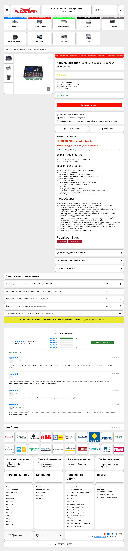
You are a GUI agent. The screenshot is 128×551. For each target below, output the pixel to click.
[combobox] (105, 10)
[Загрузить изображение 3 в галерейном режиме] (8, 77)
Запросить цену (89, 105)
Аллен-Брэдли (11, 492)
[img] (13, 358)
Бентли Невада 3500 (75, 490)
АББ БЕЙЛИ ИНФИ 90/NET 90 (77, 504)
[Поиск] (95, 10)
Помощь (100, 487)
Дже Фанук (10, 498)
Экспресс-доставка (18, 459)
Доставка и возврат (105, 494)
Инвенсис (9, 501)
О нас (38, 487)
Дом (7, 49)
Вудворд (9, 518)
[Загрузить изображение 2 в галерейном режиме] (8, 68)
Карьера (39, 498)
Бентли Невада (12, 490)
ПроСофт (70, 498)
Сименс (8, 516)
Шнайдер (9, 513)
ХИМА (8, 510)
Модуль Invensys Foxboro (77, 513)
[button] (62, 75)
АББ (7, 495)
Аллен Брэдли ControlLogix (78, 492)
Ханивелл (9, 487)
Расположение (42, 492)
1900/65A (63, 241)
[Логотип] (25, 10)
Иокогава (9, 504)
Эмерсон (9, 507)
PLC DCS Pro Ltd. (100, 537)
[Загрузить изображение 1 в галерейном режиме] (8, 58)
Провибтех (10, 524)
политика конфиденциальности (105, 491)
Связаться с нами (43, 490)
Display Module (76, 241)
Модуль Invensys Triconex (77, 510)
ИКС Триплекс (72, 495)
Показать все (116, 427)
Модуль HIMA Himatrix (75, 526)
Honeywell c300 (73, 487)
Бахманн (9, 521)
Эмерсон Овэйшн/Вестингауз (78, 523)
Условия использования (107, 497)
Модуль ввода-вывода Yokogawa (75, 516)
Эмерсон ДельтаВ (74, 520)
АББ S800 (70, 501)
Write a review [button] (102, 342)
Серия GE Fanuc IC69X (75, 507)
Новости (39, 495)
